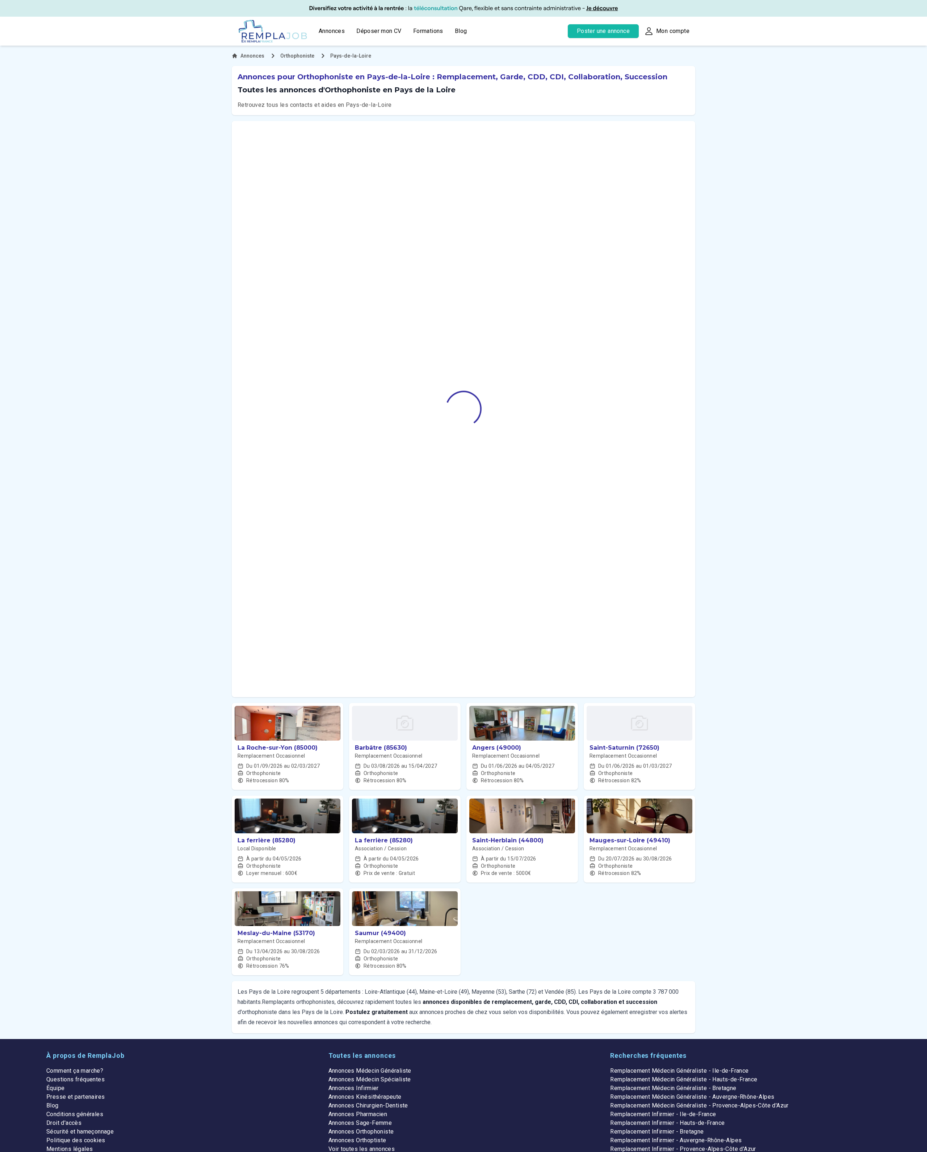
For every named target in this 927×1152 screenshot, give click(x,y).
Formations (428, 31)
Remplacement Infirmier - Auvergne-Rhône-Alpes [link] (676, 1140)
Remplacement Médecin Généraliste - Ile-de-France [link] (679, 1070)
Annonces (332, 31)
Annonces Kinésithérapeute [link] (365, 1096)
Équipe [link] (55, 1088)
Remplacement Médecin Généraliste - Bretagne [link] (673, 1088)
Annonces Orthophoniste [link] (361, 1131)
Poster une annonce (603, 31)
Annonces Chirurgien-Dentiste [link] (368, 1105)
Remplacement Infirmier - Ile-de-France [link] (663, 1114)
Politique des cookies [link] (75, 1140)
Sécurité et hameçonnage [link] (80, 1131)
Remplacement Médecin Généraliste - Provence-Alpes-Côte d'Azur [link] (699, 1105)
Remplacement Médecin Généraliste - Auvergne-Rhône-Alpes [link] (692, 1096)
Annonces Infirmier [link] (353, 1088)
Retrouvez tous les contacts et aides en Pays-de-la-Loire (314, 104)
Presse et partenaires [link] (75, 1096)
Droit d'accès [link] (63, 1122)
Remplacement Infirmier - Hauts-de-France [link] (667, 1122)
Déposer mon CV (379, 31)
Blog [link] (52, 1105)
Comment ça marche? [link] (74, 1070)
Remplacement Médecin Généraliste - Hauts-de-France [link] (683, 1079)
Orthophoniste (297, 56)
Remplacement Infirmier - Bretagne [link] (657, 1131)
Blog (461, 31)
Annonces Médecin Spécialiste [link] (369, 1079)
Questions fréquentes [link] (75, 1079)
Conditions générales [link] (74, 1114)
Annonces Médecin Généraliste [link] (369, 1070)
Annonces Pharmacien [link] (357, 1114)
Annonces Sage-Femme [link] (360, 1122)
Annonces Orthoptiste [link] (357, 1140)
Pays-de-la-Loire (350, 56)
